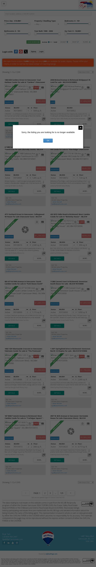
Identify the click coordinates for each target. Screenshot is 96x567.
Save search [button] (32, 42)
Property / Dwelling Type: (45, 21)
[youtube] (13, 542)
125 (61, 493)
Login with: (7, 51)
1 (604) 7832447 (11, 135)
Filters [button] (85, 42)
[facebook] (4, 542)
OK (48, 140)
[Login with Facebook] (16, 52)
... (55, 493)
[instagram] (17, 542)
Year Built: (43, 31)
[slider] (5, 23)
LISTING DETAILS (11, 124)
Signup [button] (33, 51)
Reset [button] (74, 42)
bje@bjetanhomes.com (13, 204)
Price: (12, 21)
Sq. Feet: (73, 31)
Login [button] (41, 51)
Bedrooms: (72, 21)
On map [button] (63, 42)
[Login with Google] (21, 52)
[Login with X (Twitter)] (26, 52)
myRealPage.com (51, 554)
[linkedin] (8, 542)
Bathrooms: (12, 31)
